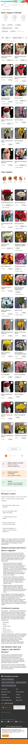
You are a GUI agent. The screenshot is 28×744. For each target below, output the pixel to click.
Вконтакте (3, 715)
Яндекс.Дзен (14, 715)
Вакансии (18, 697)
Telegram (7, 715)
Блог (17, 689)
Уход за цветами (5, 697)
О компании (4, 689)
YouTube (11, 715)
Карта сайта (19, 700)
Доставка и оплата (6, 691)
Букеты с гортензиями (7, 679)
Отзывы (18, 694)
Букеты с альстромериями (8, 685)
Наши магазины (20, 691)
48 (22, 455)
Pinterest (18, 715)
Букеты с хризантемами (8, 682)
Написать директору (6, 700)
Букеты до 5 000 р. (21, 682)
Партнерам (4, 694)
